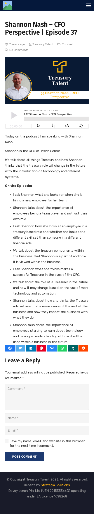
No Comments (18, 50)
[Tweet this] (20, 348)
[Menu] (88, 5)
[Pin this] (41, 348)
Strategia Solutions (55, 485)
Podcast (67, 44)
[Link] (7, 5)
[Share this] (10, 348)
